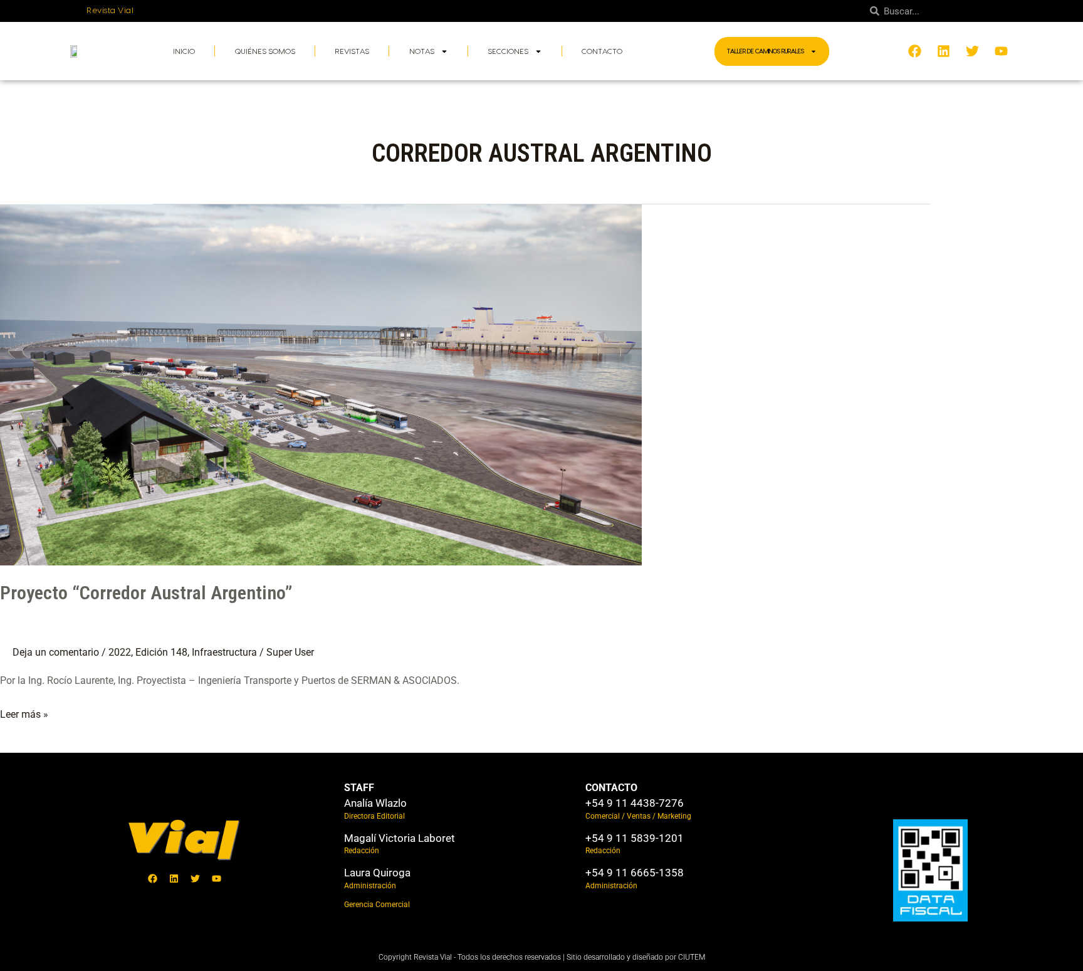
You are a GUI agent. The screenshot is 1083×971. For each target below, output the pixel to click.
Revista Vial (109, 10)
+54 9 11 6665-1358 (634, 872)
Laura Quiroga (377, 872)
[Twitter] (195, 878)
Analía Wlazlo (375, 803)
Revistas (352, 51)
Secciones (508, 51)
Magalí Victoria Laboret (399, 838)
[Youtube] (216, 878)
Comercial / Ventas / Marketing (638, 816)
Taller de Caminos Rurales (765, 51)
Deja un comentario (56, 652)
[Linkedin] (173, 878)
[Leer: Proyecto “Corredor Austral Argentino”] (321, 384)
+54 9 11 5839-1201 (634, 838)
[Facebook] (152, 878)
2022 (119, 652)
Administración (370, 885)
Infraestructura (224, 652)
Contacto (602, 51)
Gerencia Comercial (377, 904)
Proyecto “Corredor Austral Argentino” (146, 593)
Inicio (184, 51)
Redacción (361, 850)
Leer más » (24, 712)
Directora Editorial (374, 816)
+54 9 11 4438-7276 (634, 803)
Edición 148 (161, 652)
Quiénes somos (265, 51)
